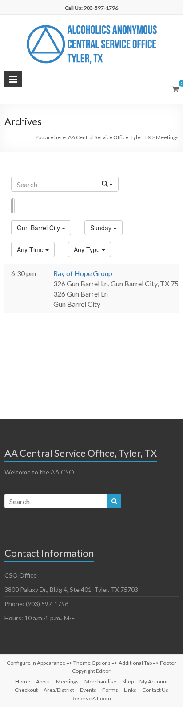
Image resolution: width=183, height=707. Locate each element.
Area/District (59, 690)
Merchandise (100, 681)
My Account (153, 681)
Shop (128, 681)
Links (130, 690)
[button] (41, 227)
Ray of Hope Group (82, 273)
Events (88, 690)
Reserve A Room (91, 698)
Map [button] (14, 205)
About (43, 681)
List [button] (12, 205)
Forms (110, 690)
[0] (175, 89)
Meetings (67, 681)
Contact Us (155, 690)
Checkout (26, 690)
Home (22, 681)
